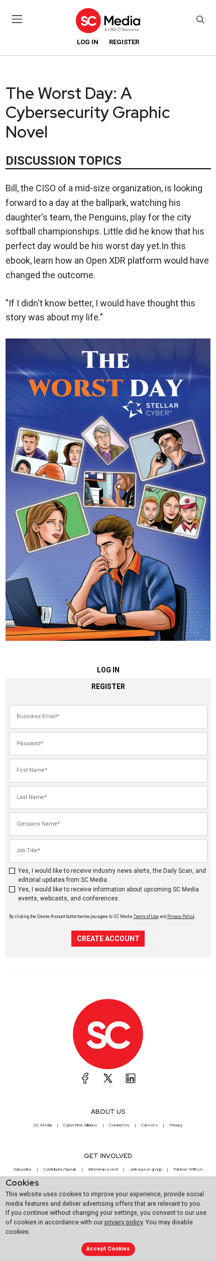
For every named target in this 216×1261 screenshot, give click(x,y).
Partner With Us (188, 1169)
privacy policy (123, 1222)
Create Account (108, 939)
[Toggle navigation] (17, 19)
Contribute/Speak (59, 1169)
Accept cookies (108, 1248)
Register (124, 42)
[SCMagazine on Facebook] (85, 1078)
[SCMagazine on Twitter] (108, 1078)
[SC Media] (108, 20)
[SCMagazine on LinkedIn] (131, 1078)
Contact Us (119, 1125)
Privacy (175, 1125)
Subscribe (23, 1169)
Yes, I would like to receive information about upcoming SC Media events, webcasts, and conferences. (108, 894)
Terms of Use (146, 916)
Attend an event (103, 1169)
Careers (149, 1125)
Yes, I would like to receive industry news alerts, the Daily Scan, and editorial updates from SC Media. (112, 875)
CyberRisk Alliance (80, 1125)
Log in (87, 42)
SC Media (43, 1125)
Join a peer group (146, 1169)
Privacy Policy (180, 916)
